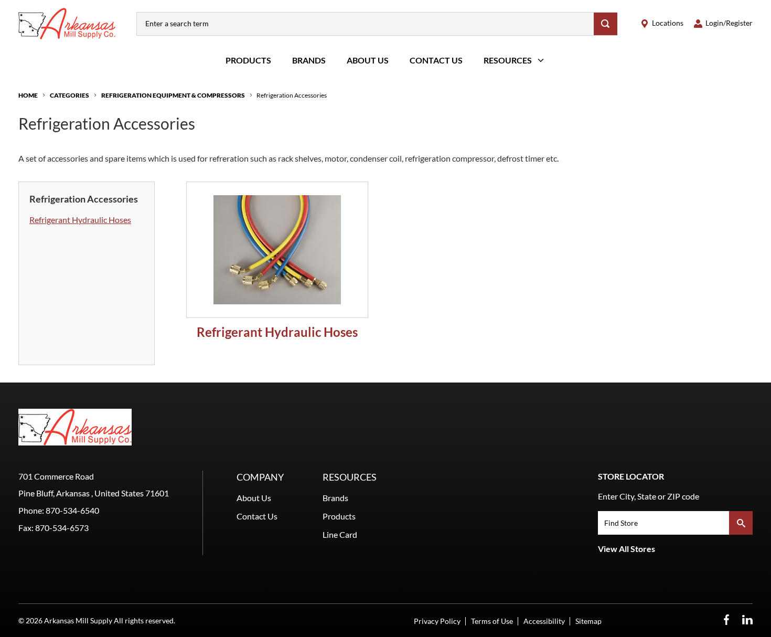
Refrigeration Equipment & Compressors (173, 95)
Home (28, 95)
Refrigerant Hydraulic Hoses (80, 220)
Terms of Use (492, 621)
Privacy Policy (437, 621)
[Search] (605, 24)
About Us (368, 60)
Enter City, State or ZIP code (648, 496)
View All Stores (626, 549)
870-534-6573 (62, 528)
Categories (69, 95)
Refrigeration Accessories (291, 95)
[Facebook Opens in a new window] (726, 620)
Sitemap (588, 621)
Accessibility (544, 621)
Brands (309, 60)
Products (248, 60)
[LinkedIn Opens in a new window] (747, 620)
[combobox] (365, 24)
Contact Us (436, 60)
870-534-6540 (72, 510)
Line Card (340, 534)
